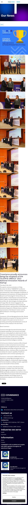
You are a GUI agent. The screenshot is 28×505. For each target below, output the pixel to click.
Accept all (14, 500)
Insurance (3, 434)
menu (2, 2)
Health (2, 432)
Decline (14, 497)
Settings (5, 493)
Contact (3, 442)
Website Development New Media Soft (14, 504)
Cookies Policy (18, 478)
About (2, 440)
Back (2, 24)
